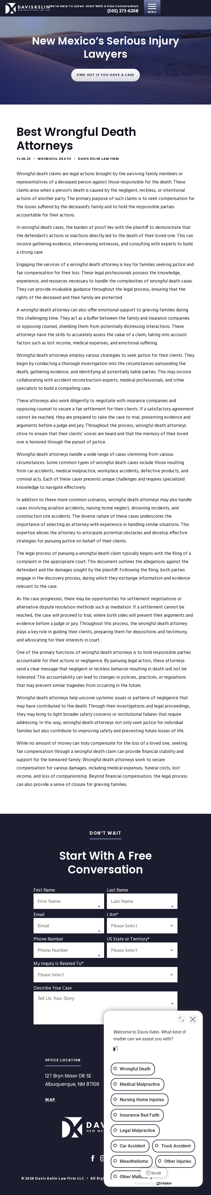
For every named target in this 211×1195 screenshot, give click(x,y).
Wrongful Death (54, 159)
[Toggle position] (181, 1019)
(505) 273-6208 (122, 11)
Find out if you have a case (105, 75)
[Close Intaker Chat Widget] (192, 1019)
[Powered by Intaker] (164, 1183)
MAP (50, 1100)
